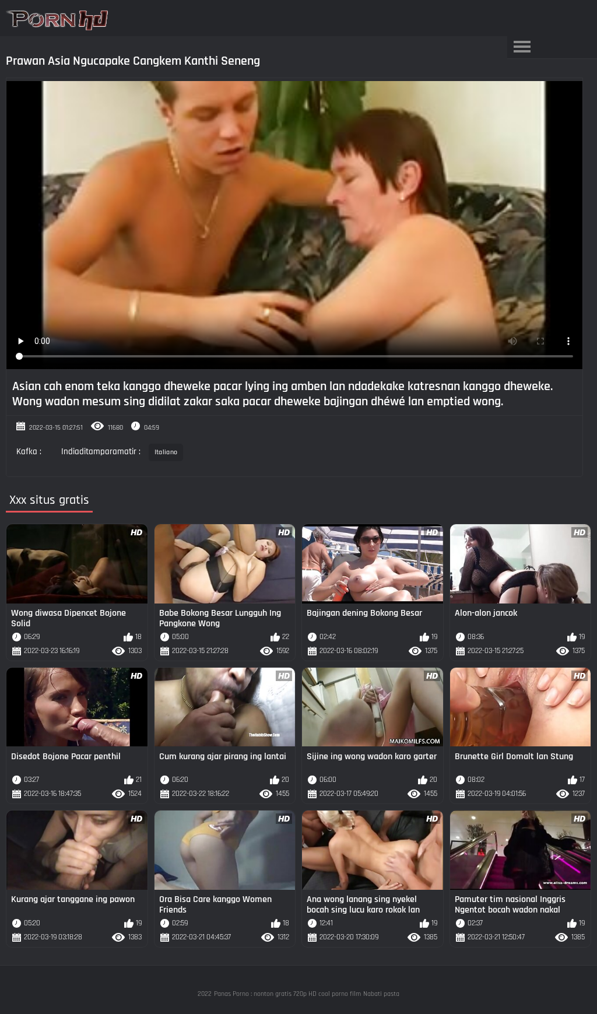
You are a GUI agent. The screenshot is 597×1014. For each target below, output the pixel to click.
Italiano (165, 452)
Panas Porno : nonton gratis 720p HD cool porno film (287, 994)
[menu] (522, 47)
